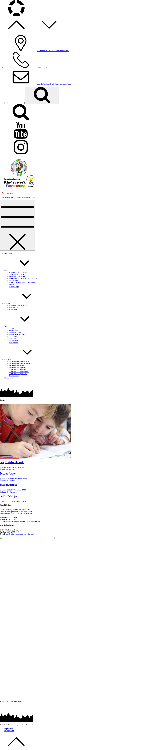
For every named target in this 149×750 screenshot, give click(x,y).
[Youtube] (20, 138)
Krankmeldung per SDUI (18, 272)
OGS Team (13, 336)
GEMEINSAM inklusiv (17, 369)
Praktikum (13, 309)
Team (6, 326)
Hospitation (13, 307)
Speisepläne (13, 280)
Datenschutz (9, 731)
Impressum (8, 728)
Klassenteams (14, 330)
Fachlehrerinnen (15, 332)
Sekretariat (13, 338)
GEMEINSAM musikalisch (19, 372)
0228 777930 (42, 67)
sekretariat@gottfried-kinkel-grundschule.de (54, 84)
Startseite (8, 253)
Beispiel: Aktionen (8, 485)
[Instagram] (20, 155)
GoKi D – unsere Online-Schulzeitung (22, 282)
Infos (6, 270)
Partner (11, 284)
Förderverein (9, 378)
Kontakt (7, 303)
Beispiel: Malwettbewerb (12, 462)
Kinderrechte (14, 376)
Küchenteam (13, 343)
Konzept (7, 359)
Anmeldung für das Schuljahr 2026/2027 (24, 278)
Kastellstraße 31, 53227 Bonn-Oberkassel (53, 51)
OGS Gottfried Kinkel (7, 193)
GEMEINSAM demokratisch (19, 363)
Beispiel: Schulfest (8, 474)
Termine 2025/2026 (16, 274)
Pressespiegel (14, 287)
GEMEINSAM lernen (16, 365)
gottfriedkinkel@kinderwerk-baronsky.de (21, 534)
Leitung (11, 328)
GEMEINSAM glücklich (18, 374)
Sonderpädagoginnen (17, 334)
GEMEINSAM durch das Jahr (20, 361)
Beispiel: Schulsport (9, 496)
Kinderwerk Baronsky (17, 276)
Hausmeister (13, 340)
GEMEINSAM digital (17, 367)
